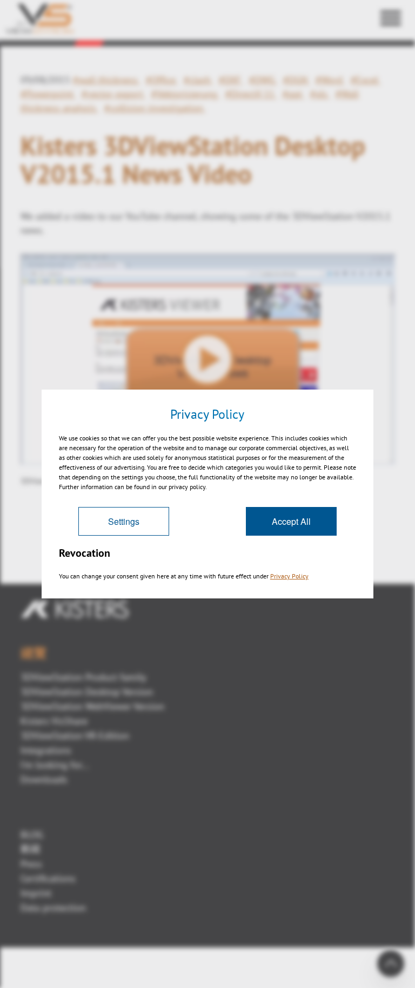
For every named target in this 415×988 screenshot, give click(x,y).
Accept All (291, 521)
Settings (123, 521)
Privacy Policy (289, 576)
